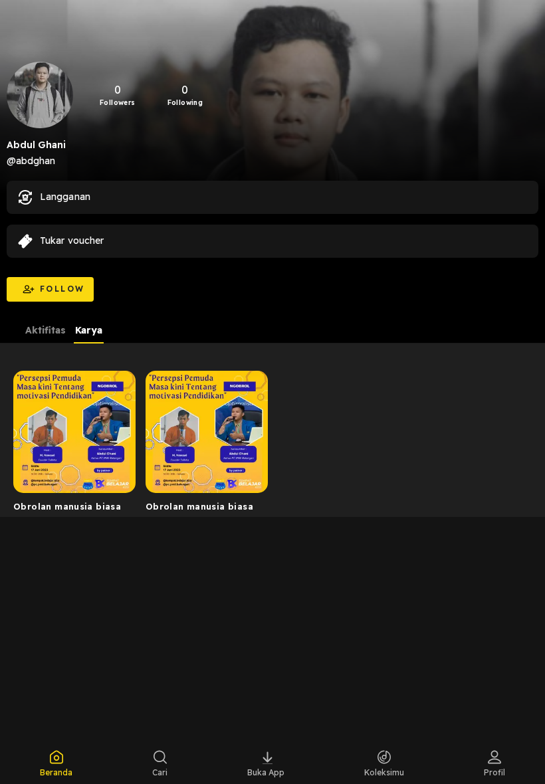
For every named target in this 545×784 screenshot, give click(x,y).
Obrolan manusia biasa (67, 506)
